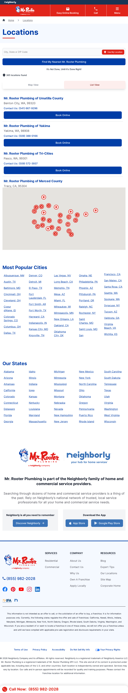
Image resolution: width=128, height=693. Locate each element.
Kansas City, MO (38, 329)
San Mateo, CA (113, 280)
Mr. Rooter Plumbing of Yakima (27, 126)
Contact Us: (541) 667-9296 (20, 108)
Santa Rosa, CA (113, 286)
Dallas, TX (9, 332)
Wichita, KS (110, 334)
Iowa (31, 390)
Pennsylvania (86, 409)
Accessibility (58, 649)
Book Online (63, 115)
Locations (28, 20)
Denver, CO (35, 275)
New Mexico (86, 371)
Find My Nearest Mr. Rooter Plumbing (64, 61)
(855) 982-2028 (20, 578)
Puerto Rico (86, 415)
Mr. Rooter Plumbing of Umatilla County (33, 98)
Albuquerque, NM (14, 275)
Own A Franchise (80, 579)
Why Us (74, 573)
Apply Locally (78, 586)
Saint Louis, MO (88, 329)
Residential (51, 560)
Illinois (32, 377)
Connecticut (11, 402)
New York (85, 377)
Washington (111, 409)
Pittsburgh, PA (87, 294)
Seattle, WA (111, 292)
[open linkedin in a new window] (37, 590)
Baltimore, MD (12, 287)
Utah (107, 396)
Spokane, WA (112, 299)
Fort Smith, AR (37, 304)
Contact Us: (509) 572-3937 (21, 163)
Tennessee (110, 384)
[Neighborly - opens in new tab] (16, 600)
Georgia (8, 421)
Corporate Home (111, 585)
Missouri (59, 390)
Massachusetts (37, 421)
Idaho (32, 371)
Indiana (33, 384)
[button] (56, 207)
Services (51, 553)
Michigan (59, 371)
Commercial (52, 567)
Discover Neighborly (31, 524)
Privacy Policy (40, 649)
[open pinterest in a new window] (13, 590)
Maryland (34, 415)
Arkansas (9, 384)
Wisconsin (110, 421)
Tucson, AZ (110, 311)
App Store (78, 524)
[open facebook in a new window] (4, 590)
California (9, 390)
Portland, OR (86, 300)
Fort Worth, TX (37, 310)
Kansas (33, 396)
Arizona (8, 377)
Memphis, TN (61, 287)
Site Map (106, 579)
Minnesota (60, 377)
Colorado (9, 396)
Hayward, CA (36, 316)
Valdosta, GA (111, 317)
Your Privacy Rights (110, 649)
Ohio (81, 390)
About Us (75, 560)
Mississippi (60, 384)
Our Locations (109, 573)
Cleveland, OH (12, 300)
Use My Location (115, 52)
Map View (33, 84)
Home (11, 20)
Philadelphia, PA (88, 281)
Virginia (108, 402)
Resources (108, 553)
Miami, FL (59, 300)
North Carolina (87, 384)
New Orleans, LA (64, 319)
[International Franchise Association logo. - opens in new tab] (7, 601)
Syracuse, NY (112, 305)
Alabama (9, 371)
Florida (8, 415)
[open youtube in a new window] (21, 590)
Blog (103, 560)
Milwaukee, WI (62, 306)
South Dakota (112, 377)
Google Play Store (108, 524)
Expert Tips (107, 567)
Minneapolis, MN (64, 312)
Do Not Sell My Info (80, 649)
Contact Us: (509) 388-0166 (21, 135)
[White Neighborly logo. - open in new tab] (10, 2)
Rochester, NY (87, 312)
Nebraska (59, 402)
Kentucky (34, 402)
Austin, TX (10, 281)
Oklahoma (85, 396)
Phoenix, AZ (86, 287)
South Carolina (113, 371)
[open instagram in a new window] (29, 590)
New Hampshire (63, 415)
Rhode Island (86, 421)
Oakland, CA (61, 325)
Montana (59, 396)
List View (95, 84)
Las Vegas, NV (62, 275)
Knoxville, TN (36, 335)
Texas (107, 390)
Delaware (9, 409)
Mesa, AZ (59, 294)
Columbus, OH (12, 326)
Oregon (83, 402)
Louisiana (34, 409)
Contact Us (76, 567)
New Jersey (61, 421)
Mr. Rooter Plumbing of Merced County (33, 181)
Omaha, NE (85, 275)
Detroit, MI (35, 281)
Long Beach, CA (63, 281)
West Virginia (112, 415)
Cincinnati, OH (12, 294)
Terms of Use (21, 649)
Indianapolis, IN (38, 322)
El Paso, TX (35, 287)
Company (76, 553)
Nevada (58, 409)
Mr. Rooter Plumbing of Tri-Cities (28, 153)
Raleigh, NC (86, 306)
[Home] (4, 20)
